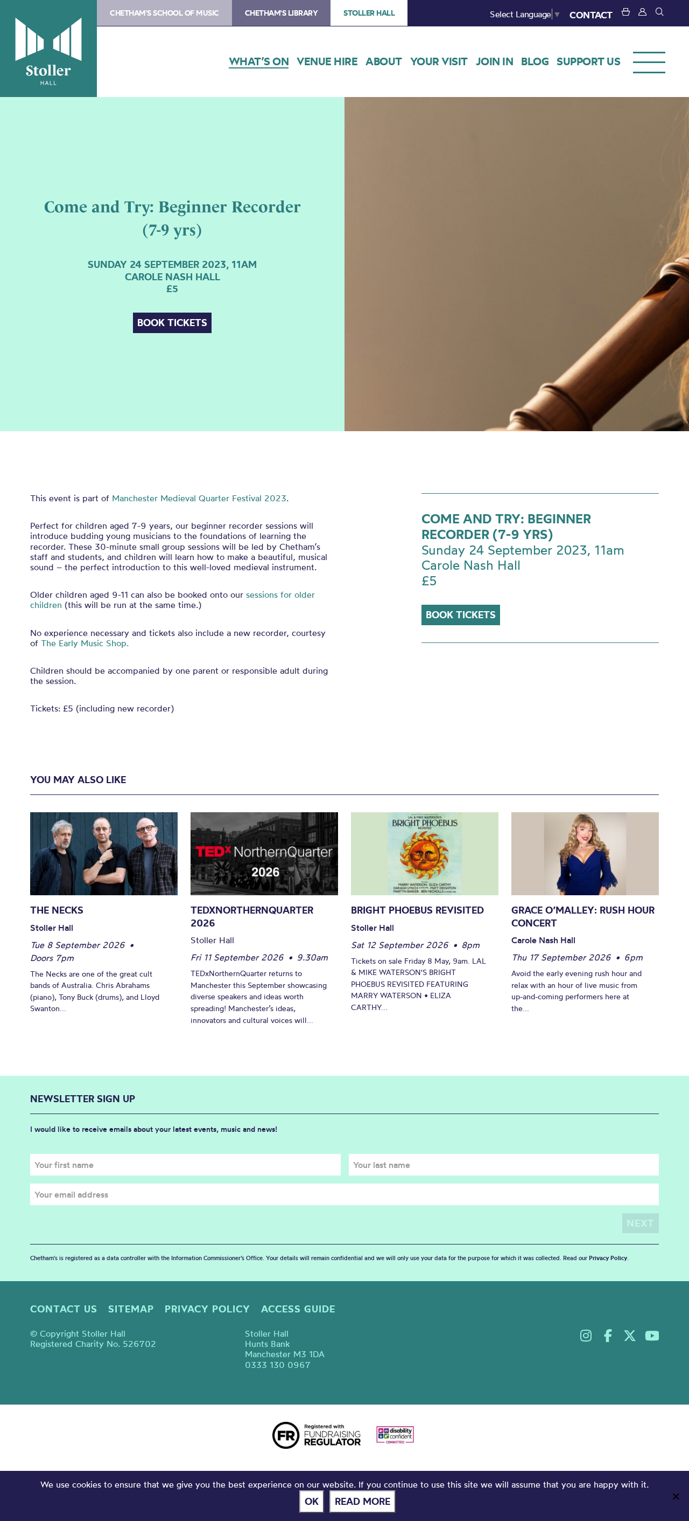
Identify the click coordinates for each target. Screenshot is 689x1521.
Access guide (298, 1309)
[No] (675, 1496)
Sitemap (131, 1309)
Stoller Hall (48, 48)
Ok (312, 1501)
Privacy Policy (608, 1258)
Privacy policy (207, 1309)
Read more (362, 1501)
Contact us (63, 1309)
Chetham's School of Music (164, 13)
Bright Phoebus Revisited (417, 910)
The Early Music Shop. (85, 643)
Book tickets (172, 322)
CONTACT (591, 14)
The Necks (56, 910)
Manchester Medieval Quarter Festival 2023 (199, 498)
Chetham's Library (281, 13)
